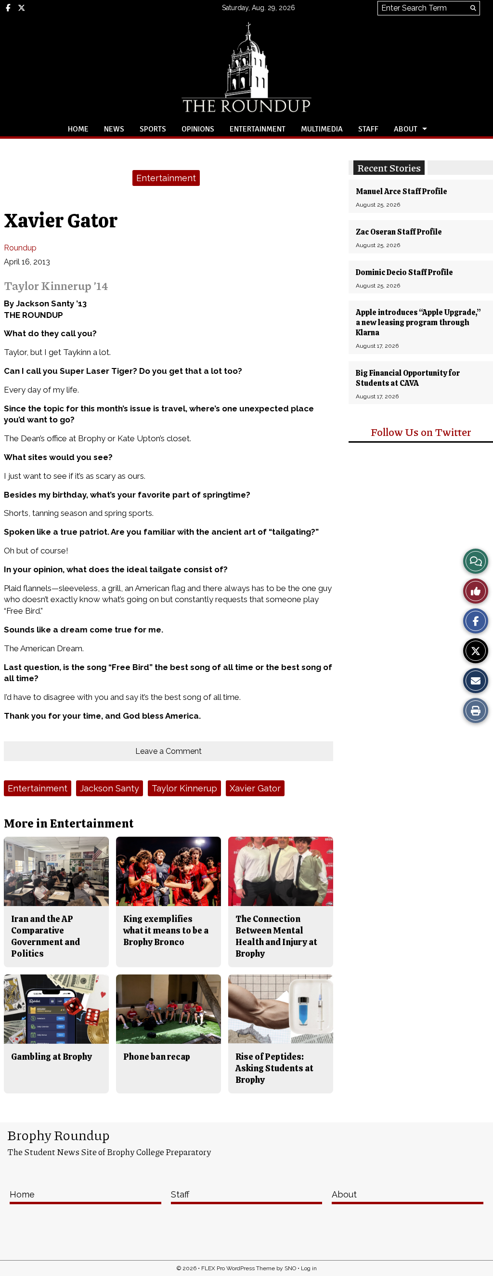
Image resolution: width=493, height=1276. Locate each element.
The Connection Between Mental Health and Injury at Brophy (276, 936)
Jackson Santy (109, 788)
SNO (290, 1268)
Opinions (198, 129)
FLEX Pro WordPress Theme (238, 1268)
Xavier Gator (255, 788)
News (114, 129)
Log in (309, 1268)
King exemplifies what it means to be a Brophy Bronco (165, 930)
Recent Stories (389, 167)
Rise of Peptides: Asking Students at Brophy (274, 1068)
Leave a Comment (168, 751)
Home (78, 129)
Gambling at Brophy (51, 1056)
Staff (368, 129)
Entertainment (257, 129)
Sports (153, 129)
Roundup (20, 247)
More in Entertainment (69, 823)
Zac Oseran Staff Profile (399, 232)
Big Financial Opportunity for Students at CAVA (408, 378)
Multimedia (322, 129)
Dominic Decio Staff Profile (404, 272)
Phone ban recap (156, 1056)
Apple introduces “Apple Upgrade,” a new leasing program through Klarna (418, 322)
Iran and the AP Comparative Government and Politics (45, 936)
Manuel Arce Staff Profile (401, 191)
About (405, 129)
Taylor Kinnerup (184, 788)
